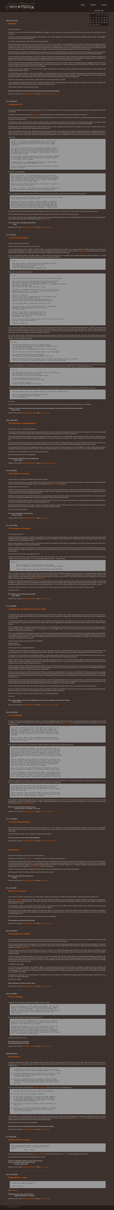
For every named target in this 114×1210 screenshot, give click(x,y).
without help (79, 1118)
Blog (83, 5)
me (44, 598)
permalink (33, 94)
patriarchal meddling (39, 1087)
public (41, 94)
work (45, 227)
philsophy (48, 598)
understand (14, 1190)
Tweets (104, 5)
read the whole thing (28, 803)
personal (42, 923)
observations (53, 463)
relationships (53, 94)
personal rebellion (39, 1154)
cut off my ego (55, 484)
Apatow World (40, 578)
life (44, 704)
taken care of (25, 947)
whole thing (46, 219)
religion (45, 413)
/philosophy (25, 94)
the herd (65, 1154)
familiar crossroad (16, 899)
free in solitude (34, 866)
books (49, 413)
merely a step (30, 858)
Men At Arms (35, 114)
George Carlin (82, 251)
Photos (93, 5)
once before (66, 722)
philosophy (46, 94)
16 (99, 20)
